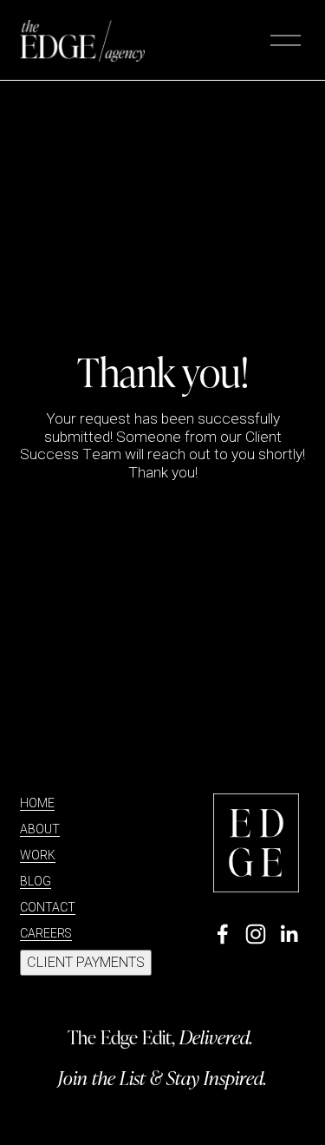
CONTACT (47, 908)
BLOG (35, 882)
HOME (37, 804)
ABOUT (40, 830)
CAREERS (46, 934)
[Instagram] (255, 934)
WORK (37, 856)
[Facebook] (222, 934)
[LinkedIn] (288, 934)
